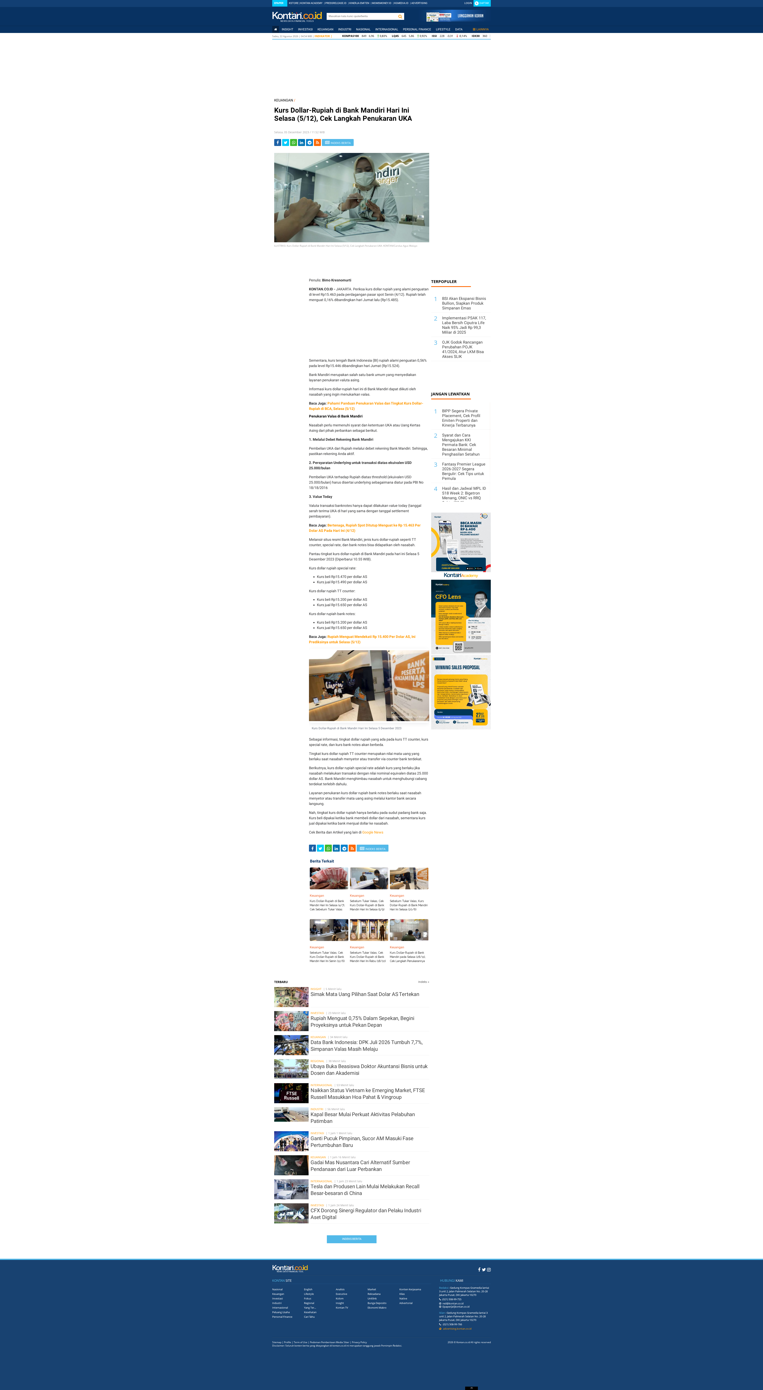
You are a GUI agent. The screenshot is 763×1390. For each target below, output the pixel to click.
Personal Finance (417, 29)
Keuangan (325, 29)
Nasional (363, 29)
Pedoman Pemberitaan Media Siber (329, 1342)
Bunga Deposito (377, 1303)
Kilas (402, 1294)
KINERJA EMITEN (359, 3)
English (308, 1289)
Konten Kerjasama (410, 1289)
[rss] (317, 142)
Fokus (307, 1298)
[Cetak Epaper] (455, 20)
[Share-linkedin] (301, 142)
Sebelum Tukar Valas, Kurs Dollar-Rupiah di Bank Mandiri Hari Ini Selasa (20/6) (409, 905)
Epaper (278, 3)
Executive (341, 1294)
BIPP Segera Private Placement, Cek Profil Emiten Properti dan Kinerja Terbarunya (461, 418)
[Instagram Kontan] (489, 1269)
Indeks (423, 982)
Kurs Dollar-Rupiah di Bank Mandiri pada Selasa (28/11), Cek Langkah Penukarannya (408, 957)
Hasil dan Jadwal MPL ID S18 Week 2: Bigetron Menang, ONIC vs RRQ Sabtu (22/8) (464, 495)
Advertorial (405, 1303)
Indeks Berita (351, 1238)
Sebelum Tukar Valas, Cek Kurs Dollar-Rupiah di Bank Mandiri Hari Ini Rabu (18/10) (368, 957)
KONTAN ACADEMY (311, 3)
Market (372, 1289)
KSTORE (293, 3)
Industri (344, 29)
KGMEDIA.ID (401, 3)
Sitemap (276, 1342)
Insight (316, 989)
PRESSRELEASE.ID (336, 3)
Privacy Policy (359, 1342)
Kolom (340, 1298)
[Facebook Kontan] (479, 1269)
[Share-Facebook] (277, 142)
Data (459, 29)
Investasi (305, 29)
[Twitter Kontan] (484, 1269)
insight (287, 29)
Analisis (340, 1289)
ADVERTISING (419, 3)
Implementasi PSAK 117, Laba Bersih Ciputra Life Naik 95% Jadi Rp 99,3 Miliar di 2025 (464, 325)
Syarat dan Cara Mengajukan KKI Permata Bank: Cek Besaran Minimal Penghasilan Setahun (461, 445)
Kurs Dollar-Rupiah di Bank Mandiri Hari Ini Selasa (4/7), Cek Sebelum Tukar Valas (327, 905)
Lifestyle (443, 29)
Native (403, 1298)
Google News (372, 832)
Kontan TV (342, 1307)
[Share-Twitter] (285, 142)
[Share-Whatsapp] (293, 142)
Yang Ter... (310, 1307)
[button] (400, 16)
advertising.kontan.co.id (456, 1328)
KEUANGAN (283, 100)
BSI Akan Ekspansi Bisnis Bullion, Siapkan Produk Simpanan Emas (464, 303)
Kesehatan (310, 1312)
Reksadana (374, 1294)
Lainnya (482, 29)
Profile (287, 1342)
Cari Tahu (309, 1317)
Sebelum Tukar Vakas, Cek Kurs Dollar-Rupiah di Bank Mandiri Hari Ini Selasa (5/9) (367, 905)
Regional (317, 1061)
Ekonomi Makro (377, 1307)
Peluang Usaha (281, 1312)
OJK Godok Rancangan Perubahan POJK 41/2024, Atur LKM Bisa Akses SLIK (463, 349)
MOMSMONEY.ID (381, 3)
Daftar (484, 3)
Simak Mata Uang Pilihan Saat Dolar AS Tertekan (365, 994)
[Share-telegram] (309, 142)
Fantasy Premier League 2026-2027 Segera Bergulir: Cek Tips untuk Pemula (463, 471)
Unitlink (372, 1298)
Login (468, 3)
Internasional (386, 29)
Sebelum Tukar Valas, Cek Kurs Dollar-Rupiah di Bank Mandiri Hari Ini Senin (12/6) (327, 957)
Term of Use (300, 1342)
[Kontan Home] (275, 29)
